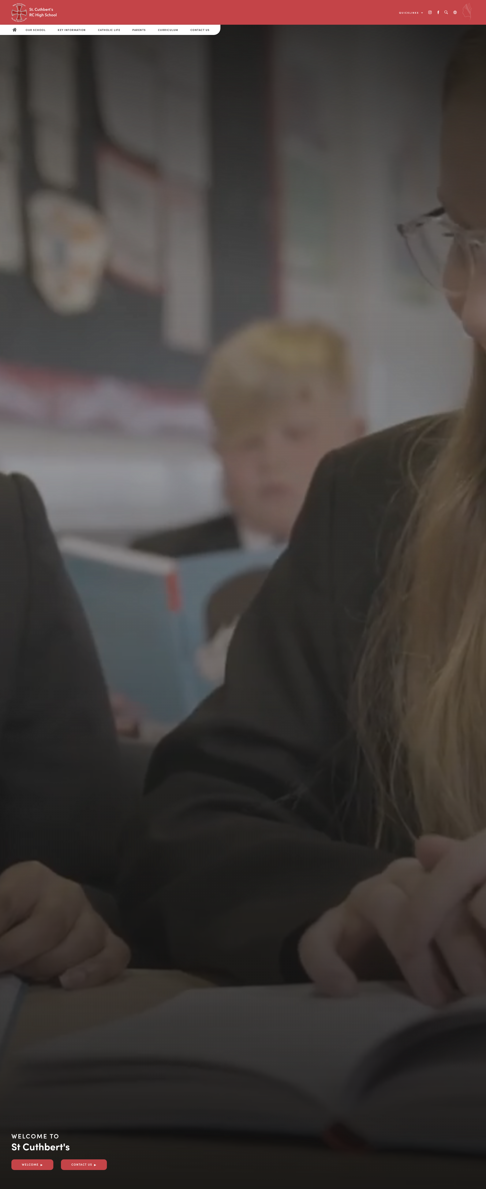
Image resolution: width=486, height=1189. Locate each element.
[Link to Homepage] (39, 12)
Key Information (72, 30)
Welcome (30, 1164)
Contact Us (200, 30)
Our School (36, 30)
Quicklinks (409, 12)
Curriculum (168, 30)
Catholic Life (109, 30)
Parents (139, 30)
